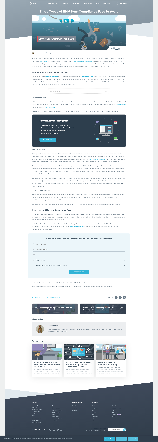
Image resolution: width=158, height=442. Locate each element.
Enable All (133, 438)
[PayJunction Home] (36, 3)
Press (113, 416)
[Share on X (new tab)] (120, 297)
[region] (79, 439)
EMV (50, 107)
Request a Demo (116, 408)
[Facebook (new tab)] (50, 430)
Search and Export (57, 418)
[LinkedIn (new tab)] (58, 430)
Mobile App (55, 421)
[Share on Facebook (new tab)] (116, 297)
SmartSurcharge (36, 418)
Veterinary (74, 408)
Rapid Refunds (56, 412)
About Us (114, 412)
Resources (106, 3)
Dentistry (74, 410)
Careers (116, 414)
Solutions (76, 3)
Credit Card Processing (53, 297)
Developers (87, 3)
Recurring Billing (36, 422)
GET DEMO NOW (47, 139)
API (93, 421)
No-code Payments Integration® (37, 406)
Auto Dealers (75, 406)
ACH (33, 416)
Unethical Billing (39, 297)
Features (65, 3)
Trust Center (115, 406)
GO (124, 429)
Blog (93, 410)
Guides (94, 412)
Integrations (95, 408)
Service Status (95, 416)
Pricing (98, 3)
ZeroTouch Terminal (37, 409)
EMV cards (43, 61)
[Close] (155, 439)
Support (94, 414)
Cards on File (35, 420)
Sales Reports (55, 416)
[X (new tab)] (61, 430)
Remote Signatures (57, 410)
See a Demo (123, 3)
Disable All (121, 438)
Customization (56, 408)
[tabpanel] (47, 360)
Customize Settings (109, 438)
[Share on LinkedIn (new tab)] (124, 297)
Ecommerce (55, 406)
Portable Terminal (36, 411)
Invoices (34, 413)
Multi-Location (55, 414)
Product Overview (96, 406)
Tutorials (94, 418)
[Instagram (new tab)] (54, 430)
